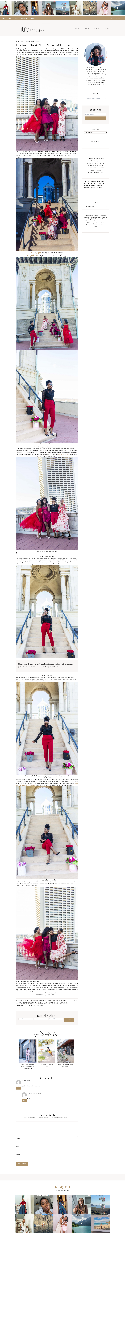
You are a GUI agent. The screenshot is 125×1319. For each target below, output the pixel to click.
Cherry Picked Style (33, 256)
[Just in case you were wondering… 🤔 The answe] (118, 8)
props (45, 1004)
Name (18, 1138)
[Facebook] (109, 16)
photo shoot (55, 1002)
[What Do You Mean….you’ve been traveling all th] (21, 8)
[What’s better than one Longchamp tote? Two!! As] (49, 8)
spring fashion (35, 41)
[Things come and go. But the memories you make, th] (90, 8)
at (23, 1082)
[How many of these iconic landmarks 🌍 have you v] (62, 8)
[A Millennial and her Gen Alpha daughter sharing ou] (104, 8)
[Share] (71, 1000)
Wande (25, 1080)
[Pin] (76, 1000)
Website (18, 1154)
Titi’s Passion (33, 1093)
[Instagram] (117, 16)
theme (38, 1005)
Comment (19, 1120)
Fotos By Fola (63, 454)
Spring (18, 1005)
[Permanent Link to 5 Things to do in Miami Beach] (46, 1051)
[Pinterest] (114, 16)
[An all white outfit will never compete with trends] (76, 8)
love (49, 1002)
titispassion (65, 1191)
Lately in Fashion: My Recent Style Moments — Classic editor (27, 1066)
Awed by (36, 252)
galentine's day (25, 41)
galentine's (26, 1002)
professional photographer (34, 1004)
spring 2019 (23, 1005)
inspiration (43, 1002)
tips (41, 1005)
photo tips (22, 1004)
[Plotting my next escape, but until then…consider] (100, 1223)
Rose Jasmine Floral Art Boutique (58, 1004)
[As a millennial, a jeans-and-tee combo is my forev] (7, 8)
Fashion (18, 41)
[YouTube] (119, 16)
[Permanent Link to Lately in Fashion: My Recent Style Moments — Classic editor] (27, 1051)
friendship (19, 1002)
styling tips (31, 1005)
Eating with (36, 254)
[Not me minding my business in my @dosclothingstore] (35, 8)
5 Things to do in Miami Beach (46, 1065)
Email (18, 1146)
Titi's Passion (33, 28)
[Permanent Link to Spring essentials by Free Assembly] (65, 1051)
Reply (18, 1088)
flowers (63, 1000)
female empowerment (54, 1000)
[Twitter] (112, 16)
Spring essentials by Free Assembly (65, 1065)
